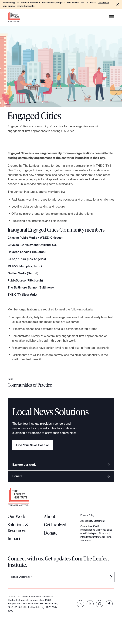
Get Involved (55, 525)
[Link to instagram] (99, 603)
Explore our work (24, 464)
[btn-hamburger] (111, 16)
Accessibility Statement (92, 520)
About (49, 516)
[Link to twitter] (80, 603)
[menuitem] (80, 603)
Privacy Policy (87, 515)
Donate (17, 476)
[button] (118, 4)
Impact (14, 539)
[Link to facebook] (109, 603)
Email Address (21, 576)
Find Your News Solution (33, 445)
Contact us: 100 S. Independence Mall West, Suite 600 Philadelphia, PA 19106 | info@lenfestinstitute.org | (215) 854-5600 (96, 533)
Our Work (16, 516)
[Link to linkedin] (90, 603)
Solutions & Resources (18, 527)
